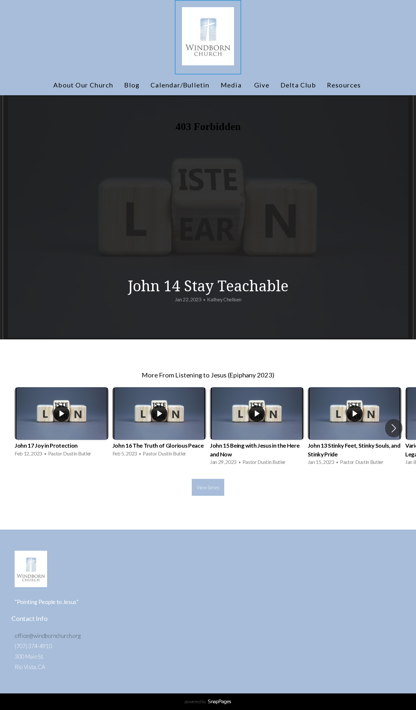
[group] (62, 424)
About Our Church (83, 85)
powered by (208, 701)
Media (232, 85)
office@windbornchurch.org (48, 635)
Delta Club (298, 85)
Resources (345, 85)
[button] (393, 428)
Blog (131, 85)
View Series (208, 487)
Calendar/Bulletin (179, 85)
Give (261, 85)
